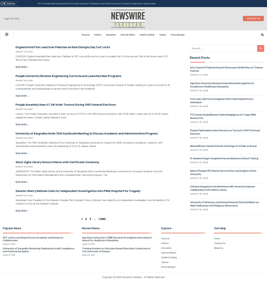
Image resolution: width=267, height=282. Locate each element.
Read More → (22, 67)
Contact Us (219, 243)
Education (111, 34)
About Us (218, 248)
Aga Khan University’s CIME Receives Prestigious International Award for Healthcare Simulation (116, 239)
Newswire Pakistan (132, 277)
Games (162, 34)
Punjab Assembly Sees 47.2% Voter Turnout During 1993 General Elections (66, 104)
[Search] (260, 48)
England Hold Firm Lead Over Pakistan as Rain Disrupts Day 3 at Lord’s (63, 47)
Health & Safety (147, 34)
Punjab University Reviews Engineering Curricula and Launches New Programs (68, 76)
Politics (97, 34)
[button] (262, 34)
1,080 (102, 219)
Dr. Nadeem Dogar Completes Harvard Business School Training (224, 158)
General (85, 34)
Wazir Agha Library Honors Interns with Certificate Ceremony (57, 162)
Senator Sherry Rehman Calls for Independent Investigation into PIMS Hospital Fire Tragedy (78, 191)
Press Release (178, 34)
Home (217, 238)
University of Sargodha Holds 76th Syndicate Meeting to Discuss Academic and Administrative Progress (87, 133)
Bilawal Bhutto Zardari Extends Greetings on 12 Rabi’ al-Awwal (223, 146)
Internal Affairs (128, 34)
